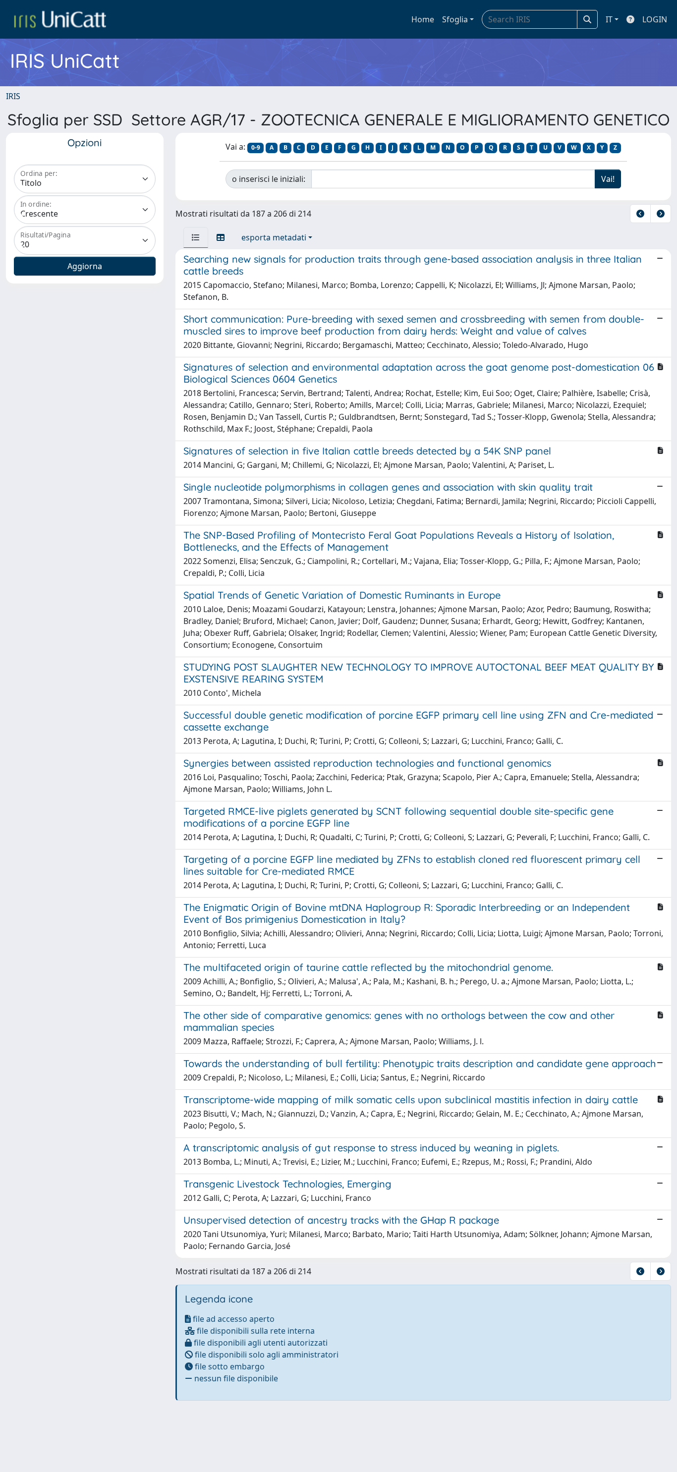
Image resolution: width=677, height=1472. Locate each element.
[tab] (195, 237)
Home (422, 19)
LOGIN (654, 19)
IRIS (13, 96)
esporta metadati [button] (273, 237)
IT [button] (609, 19)
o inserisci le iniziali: (268, 178)
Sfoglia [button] (455, 19)
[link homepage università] (60, 19)
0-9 (255, 147)
